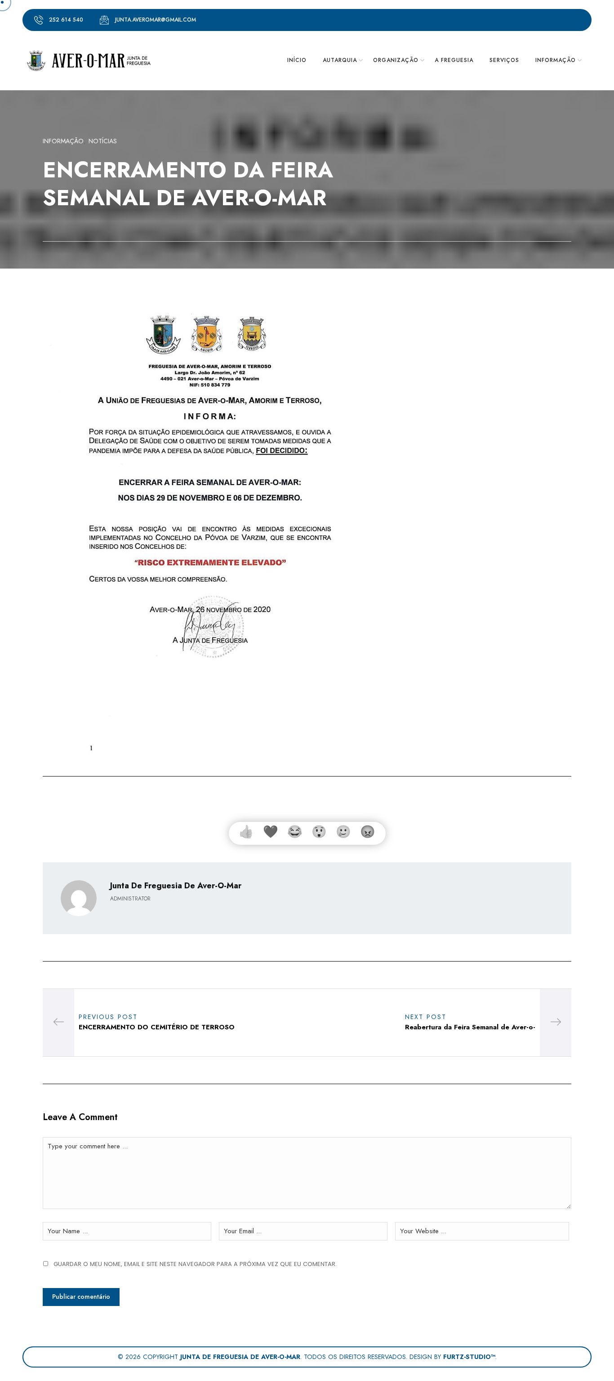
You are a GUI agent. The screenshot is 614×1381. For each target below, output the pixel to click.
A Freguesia (454, 60)
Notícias (103, 141)
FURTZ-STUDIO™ (469, 1356)
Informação (63, 141)
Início (297, 60)
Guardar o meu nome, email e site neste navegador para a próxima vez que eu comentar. (195, 1264)
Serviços (504, 60)
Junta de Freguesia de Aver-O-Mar (175, 885)
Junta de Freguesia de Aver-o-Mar (240, 1356)
